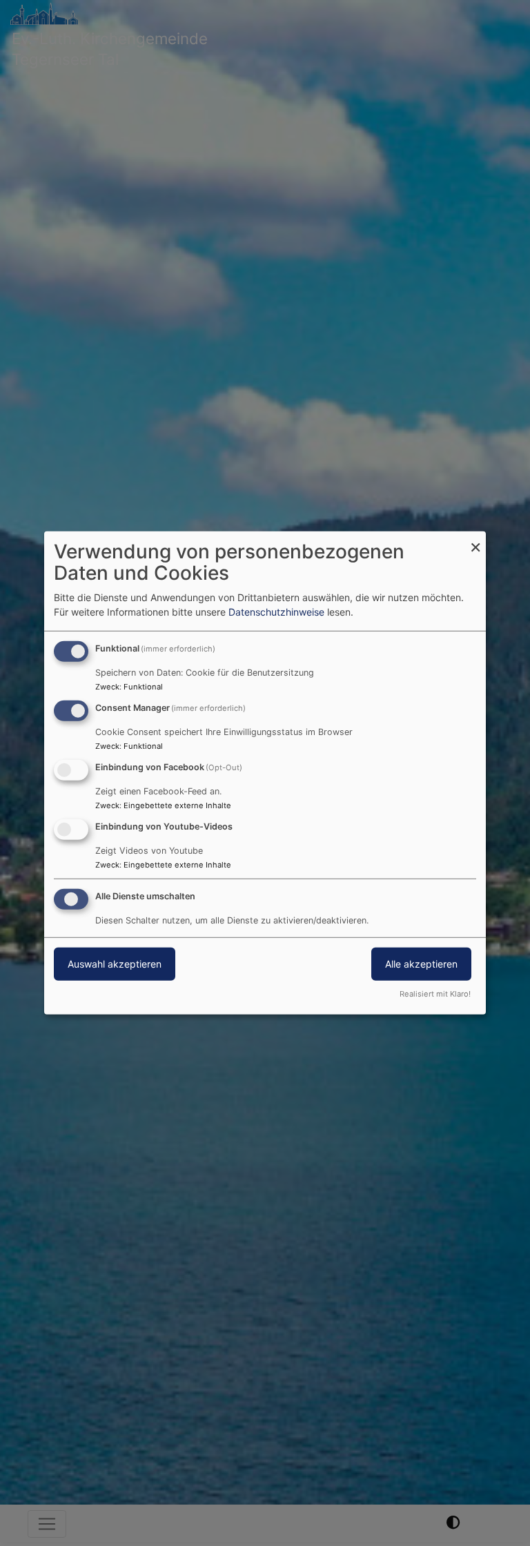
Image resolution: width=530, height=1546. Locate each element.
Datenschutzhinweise (276, 612)
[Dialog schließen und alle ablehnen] (475, 540)
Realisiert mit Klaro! (435, 994)
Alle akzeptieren (421, 963)
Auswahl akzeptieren (114, 963)
